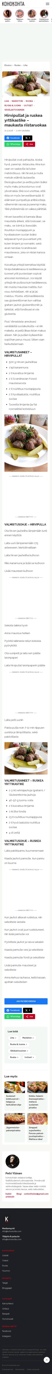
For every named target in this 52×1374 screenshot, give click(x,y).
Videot (5, 1260)
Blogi (19, 1194)
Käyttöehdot (19, 1369)
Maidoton (17, 101)
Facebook (6, 1331)
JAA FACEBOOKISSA (26, 1001)
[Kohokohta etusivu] (13, 4)
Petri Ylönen (14, 1173)
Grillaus (5, 1309)
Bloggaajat (7, 1288)
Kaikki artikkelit (10, 1195)
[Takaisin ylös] (47, 1360)
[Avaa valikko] (47, 4)
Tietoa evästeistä (33, 1369)
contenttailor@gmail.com (36, 1194)
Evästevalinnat (7, 1369)
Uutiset (28, 105)
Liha (25, 65)
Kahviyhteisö (7, 1303)
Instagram (6, 1336)
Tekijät (5, 1283)
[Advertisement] (26, 497)
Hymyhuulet (7, 1319)
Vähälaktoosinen (14, 110)
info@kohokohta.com (11, 1231)
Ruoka (17, 65)
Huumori (6, 1271)
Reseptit (5, 1314)
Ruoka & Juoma (12, 105)
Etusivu (8, 65)
